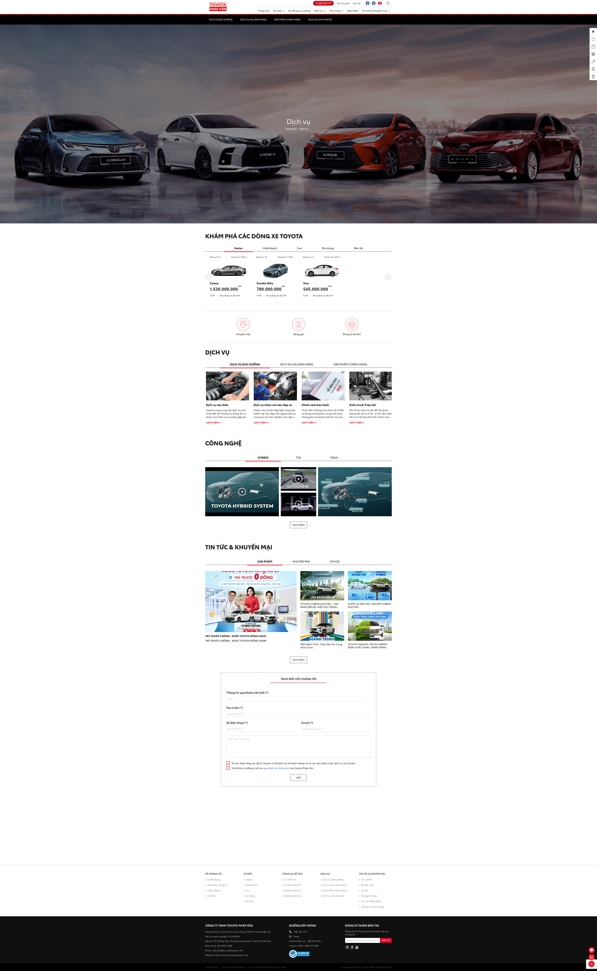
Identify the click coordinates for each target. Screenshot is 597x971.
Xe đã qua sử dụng (299, 10)
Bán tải (249, 901)
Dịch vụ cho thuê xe (320, 19)
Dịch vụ (318, 10)
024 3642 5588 (224, 945)
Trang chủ (263, 10)
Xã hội (364, 890)
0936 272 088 (311, 945)
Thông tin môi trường (372, 906)
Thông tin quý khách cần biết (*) (247, 692)
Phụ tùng (335, 10)
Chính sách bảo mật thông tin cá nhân (267, 967)
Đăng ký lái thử (292, 890)
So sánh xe (290, 879)
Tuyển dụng (213, 879)
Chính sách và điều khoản (232, 967)
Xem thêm (211, 422)
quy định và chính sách (276, 768)
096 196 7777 (324, 3)
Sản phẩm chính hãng (287, 19)
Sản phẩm (366, 879)
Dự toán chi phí (292, 884)
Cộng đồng (213, 890)
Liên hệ (356, 3)
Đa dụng (250, 895)
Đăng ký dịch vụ (292, 895)
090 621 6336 (314, 941)
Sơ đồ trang (211, 967)
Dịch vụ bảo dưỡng (220, 19)
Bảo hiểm (352, 10)
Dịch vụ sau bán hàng (253, 19)
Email (296, 936)
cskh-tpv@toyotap (221, 950)
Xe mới (277, 10)
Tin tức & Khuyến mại (374, 10)
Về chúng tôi (343, 3)
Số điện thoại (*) (237, 723)
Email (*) (307, 723)
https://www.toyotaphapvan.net (231, 955)
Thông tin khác (369, 895)
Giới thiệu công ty (217, 884)
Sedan (249, 879)
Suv (248, 890)
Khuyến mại (367, 884)
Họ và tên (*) (234, 707)
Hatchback (251, 884)
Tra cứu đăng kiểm (371, 901)
